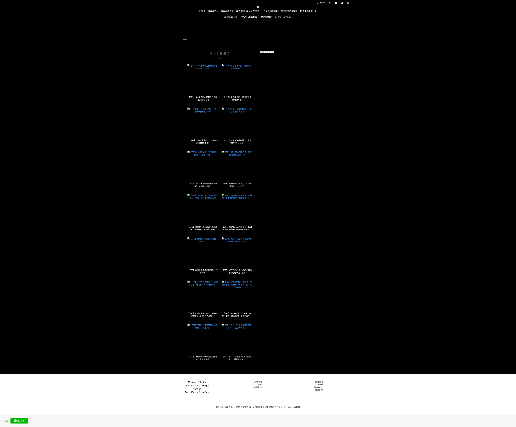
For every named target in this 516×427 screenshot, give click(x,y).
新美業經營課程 (271, 11)
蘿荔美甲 (212, 11)
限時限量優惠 (266, 16)
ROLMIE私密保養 (249, 16)
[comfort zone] (230, 16)
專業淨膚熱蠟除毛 (289, 11)
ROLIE (202, 11)
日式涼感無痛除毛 (308, 11)
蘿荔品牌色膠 (227, 11)
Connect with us (283, 16)
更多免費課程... (267, 52)
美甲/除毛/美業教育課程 (247, 11)
